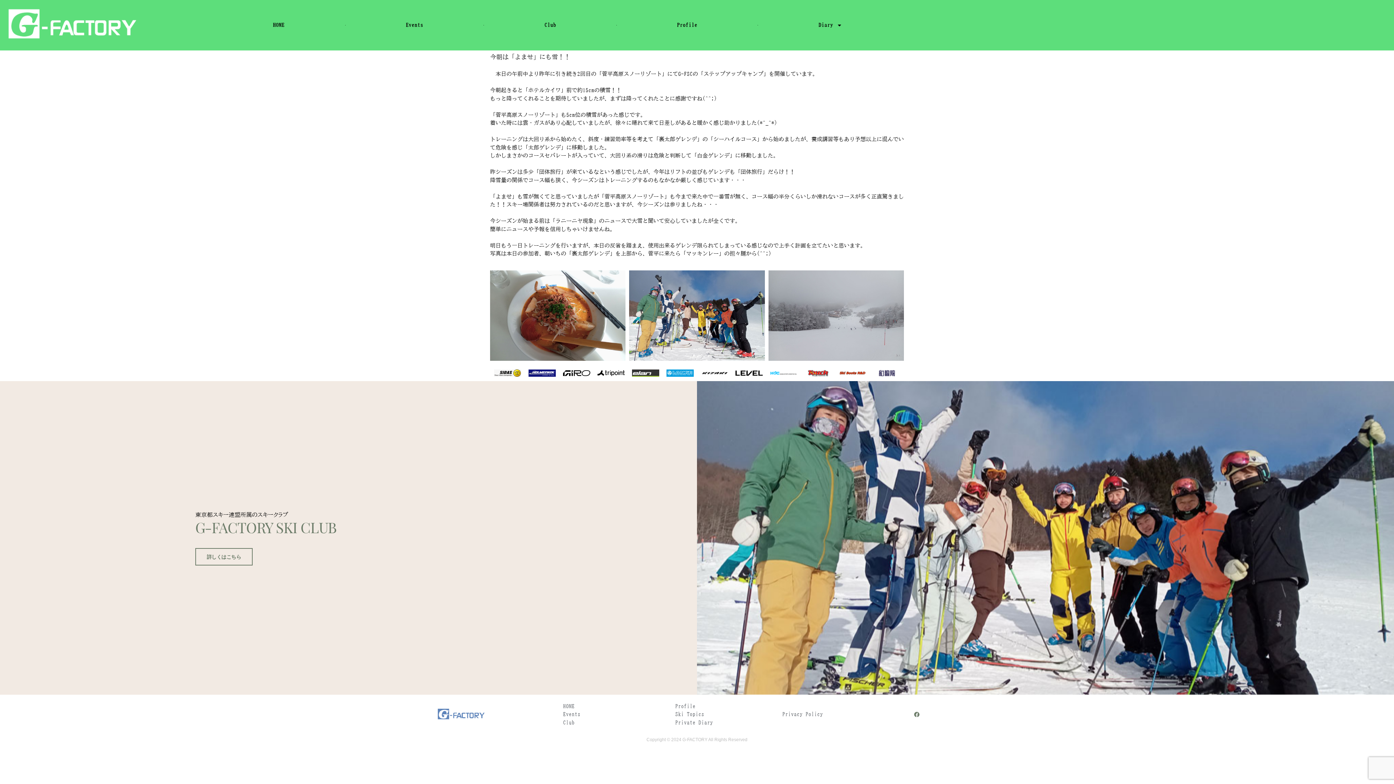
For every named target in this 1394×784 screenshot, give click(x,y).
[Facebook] (917, 714)
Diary (826, 25)
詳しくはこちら (224, 557)
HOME (279, 25)
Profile (687, 25)
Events (414, 25)
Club (550, 25)
